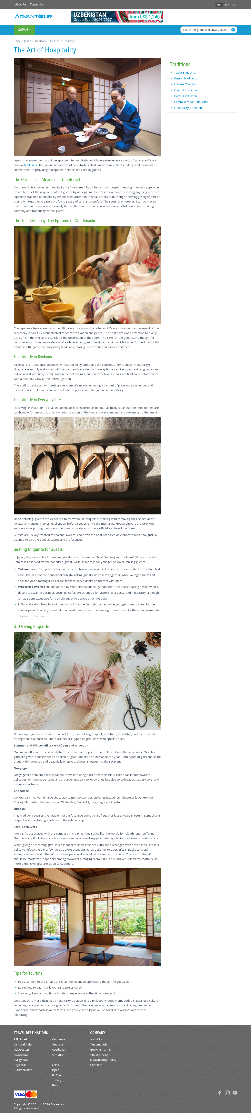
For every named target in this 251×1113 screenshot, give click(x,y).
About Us (20, 4)
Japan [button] (23, 30)
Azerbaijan (59, 1049)
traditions (30, 165)
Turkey (56, 1080)
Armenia (57, 1054)
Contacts (96, 1065)
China (55, 1065)
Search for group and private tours (205, 30)
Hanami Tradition (185, 84)
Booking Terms (100, 1049)
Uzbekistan (21, 1049)
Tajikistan (20, 1065)
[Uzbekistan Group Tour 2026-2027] (125, 17)
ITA (234, 4)
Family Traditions (185, 78)
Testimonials (98, 1044)
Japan (55, 1070)
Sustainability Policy (103, 1060)
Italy (55, 1085)
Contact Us (37, 4)
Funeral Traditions (186, 90)
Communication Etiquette (191, 102)
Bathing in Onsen (185, 96)
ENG (219, 4)
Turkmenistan (23, 1070)
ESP (227, 4)
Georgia (57, 1044)
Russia (56, 1075)
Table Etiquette (184, 72)
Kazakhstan (21, 1054)
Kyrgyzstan (21, 1060)
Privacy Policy (99, 1054)
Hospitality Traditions (188, 108)
